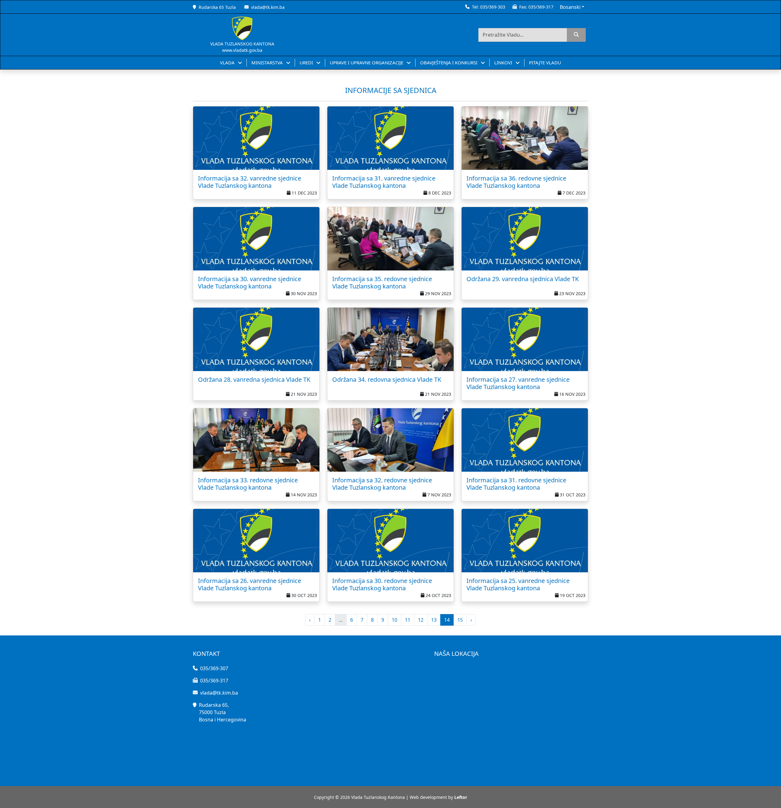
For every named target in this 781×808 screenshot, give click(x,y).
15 (460, 620)
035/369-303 (492, 7)
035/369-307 (214, 668)
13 (434, 620)
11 (407, 620)
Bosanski (570, 7)
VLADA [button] (228, 62)
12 (420, 620)
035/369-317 (540, 7)
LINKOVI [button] (503, 62)
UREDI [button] (307, 62)
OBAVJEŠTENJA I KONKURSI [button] (449, 62)
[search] (576, 35)
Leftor (460, 797)
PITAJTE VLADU (545, 62)
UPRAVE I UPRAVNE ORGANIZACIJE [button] (367, 62)
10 (394, 620)
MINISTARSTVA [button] (267, 62)
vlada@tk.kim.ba (268, 7)
